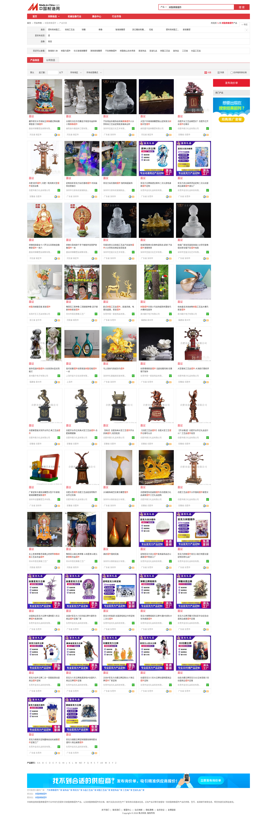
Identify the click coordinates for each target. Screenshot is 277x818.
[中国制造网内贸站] (44, 6)
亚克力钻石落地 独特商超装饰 (118, 183)
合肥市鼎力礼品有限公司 (188, 128)
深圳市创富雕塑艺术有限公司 (41, 499)
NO (80, 762)
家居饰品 (142, 50)
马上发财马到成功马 (113, 368)
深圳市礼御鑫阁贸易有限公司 (115, 375)
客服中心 (127, 810)
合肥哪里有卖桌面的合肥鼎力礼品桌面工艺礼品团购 (155, 494)
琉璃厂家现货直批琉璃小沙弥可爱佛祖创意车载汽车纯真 (193, 246)
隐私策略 (149, 810)
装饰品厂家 (67, 790)
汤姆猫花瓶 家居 (39, 306)
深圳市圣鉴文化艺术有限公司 (115, 128)
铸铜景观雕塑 (96, 50)
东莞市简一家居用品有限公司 (115, 314)
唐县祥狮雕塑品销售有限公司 (41, 128)
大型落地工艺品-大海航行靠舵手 (193, 368)
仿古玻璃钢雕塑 (80, 50)
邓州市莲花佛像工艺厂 (75, 314)
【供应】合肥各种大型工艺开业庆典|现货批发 (118, 432)
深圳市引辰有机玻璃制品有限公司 (78, 190)
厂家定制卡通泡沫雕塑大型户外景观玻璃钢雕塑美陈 (44, 494)
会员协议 (160, 810)
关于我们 (105, 810)
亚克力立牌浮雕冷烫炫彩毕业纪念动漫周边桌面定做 (193, 617)
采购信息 (52, 16)
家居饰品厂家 (116, 790)
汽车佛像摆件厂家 (54, 790)
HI (63, 762)
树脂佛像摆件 (41, 793)
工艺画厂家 (127, 790)
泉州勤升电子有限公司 (150, 314)
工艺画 (185, 50)
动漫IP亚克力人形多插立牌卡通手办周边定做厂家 (81, 617)
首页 (35, 16)
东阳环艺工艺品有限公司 (39, 314)
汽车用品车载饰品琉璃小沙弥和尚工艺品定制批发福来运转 (118, 123)
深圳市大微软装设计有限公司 (115, 499)
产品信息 (34, 60)
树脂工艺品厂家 (103, 790)
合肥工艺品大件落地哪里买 (193, 492)
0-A (38, 762)
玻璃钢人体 (53, 50)
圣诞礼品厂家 (138, 790)
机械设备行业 (74, 16)
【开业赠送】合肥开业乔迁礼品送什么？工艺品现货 (193, 432)
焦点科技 (142, 813)
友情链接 (172, 810)
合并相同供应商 (240, 72)
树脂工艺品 (165, 50)
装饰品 (176, 50)
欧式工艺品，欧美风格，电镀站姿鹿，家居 (118, 308)
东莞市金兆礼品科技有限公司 (152, 190)
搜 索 (242, 7)
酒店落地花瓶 (111, 554)
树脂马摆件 (66, 50)
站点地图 (138, 810)
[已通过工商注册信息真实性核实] (59, 128)
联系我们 (116, 810)
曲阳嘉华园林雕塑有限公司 (152, 128)
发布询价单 (231, 83)
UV (101, 762)
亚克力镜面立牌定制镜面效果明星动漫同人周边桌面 (81, 741)
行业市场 (116, 16)
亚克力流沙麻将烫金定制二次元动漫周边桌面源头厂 (193, 184)
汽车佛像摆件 (111, 50)
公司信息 (50, 60)
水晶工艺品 (196, 50)
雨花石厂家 (77, 790)
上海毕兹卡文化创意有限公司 (78, 375)
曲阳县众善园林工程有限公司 (78, 128)
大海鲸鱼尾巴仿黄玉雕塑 (115, 492)
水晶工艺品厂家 (89, 790)
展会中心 (96, 16)
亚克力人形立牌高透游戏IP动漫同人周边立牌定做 (81, 679)
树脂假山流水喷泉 (127, 50)
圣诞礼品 (153, 50)
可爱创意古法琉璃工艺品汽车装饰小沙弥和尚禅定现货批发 (118, 246)
